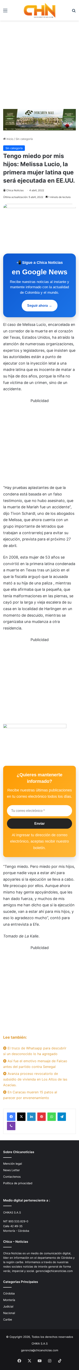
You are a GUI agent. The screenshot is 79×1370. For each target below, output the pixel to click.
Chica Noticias (15, 190)
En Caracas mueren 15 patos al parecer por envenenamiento (30, 1095)
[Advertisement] (39, 66)
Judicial (8, 1306)
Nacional (9, 1313)
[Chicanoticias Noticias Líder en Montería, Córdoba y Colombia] (39, 10)
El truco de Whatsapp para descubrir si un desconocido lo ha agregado (34, 1051)
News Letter (11, 1170)
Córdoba (9, 1293)
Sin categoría (24, 139)
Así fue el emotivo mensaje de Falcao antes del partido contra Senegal (35, 1064)
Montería (9, 1300)
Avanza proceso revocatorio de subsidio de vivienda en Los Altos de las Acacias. (35, 1079)
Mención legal (12, 1163)
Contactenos (12, 1176)
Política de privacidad (17, 1183)
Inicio (9, 139)
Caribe (7, 1319)
